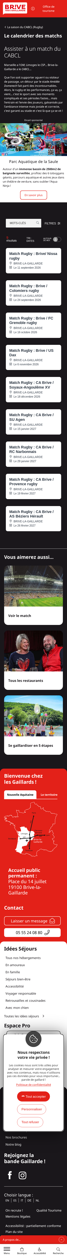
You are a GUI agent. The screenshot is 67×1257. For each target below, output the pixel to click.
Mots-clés (18, 223)
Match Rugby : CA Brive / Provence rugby (31, 481)
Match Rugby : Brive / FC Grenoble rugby (31, 320)
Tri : (30, 239)
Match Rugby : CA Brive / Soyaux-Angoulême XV (31, 384)
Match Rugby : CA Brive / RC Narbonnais (31, 449)
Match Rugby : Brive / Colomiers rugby (28, 288)
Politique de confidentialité (33, 1085)
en (7, 1200)
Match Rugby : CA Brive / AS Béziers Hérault (31, 514)
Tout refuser (30, 1122)
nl (37, 1200)
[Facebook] (9, 1175)
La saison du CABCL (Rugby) (25, 27)
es (14, 1200)
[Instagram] (22, 1175)
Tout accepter (36, 1096)
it (22, 1200)
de (29, 1200)
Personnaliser (31, 1109)
